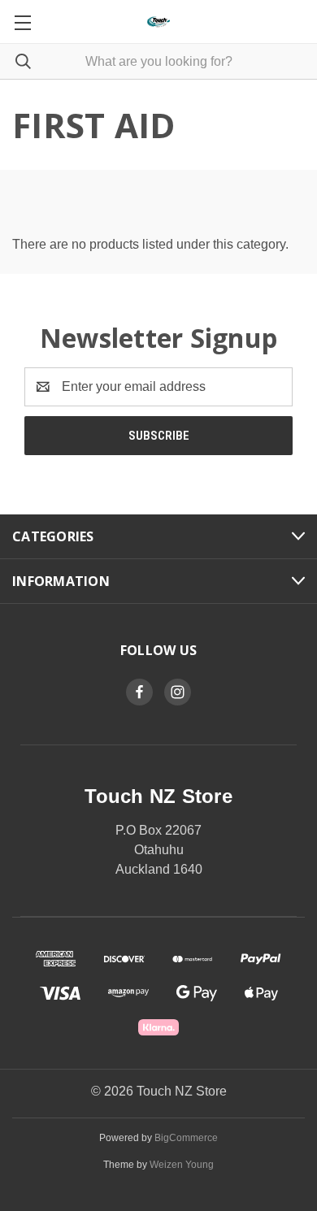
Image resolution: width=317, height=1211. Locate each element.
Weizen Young (182, 1164)
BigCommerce (186, 1138)
